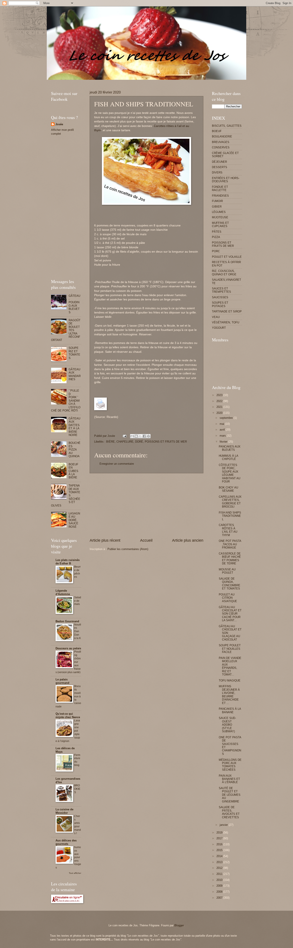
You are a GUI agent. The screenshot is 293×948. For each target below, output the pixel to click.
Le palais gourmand (62, 681)
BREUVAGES (220, 142)
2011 (219, 874)
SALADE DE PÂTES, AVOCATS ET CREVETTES (229, 812)
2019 (219, 832)
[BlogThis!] (136, 436)
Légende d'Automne (63, 592)
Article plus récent (105, 540)
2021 (219, 406)
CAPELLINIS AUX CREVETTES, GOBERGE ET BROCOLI (230, 501)
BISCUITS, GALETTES (227, 125)
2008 (219, 891)
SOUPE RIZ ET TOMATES (74, 352)
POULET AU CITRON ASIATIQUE (228, 598)
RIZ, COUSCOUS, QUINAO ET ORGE (224, 272)
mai (222, 423)
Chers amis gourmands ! (77, 825)
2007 (219, 897)
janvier (224, 824)
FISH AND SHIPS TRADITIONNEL (230, 516)
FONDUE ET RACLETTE (220, 188)
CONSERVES (221, 147)
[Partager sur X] (140, 436)
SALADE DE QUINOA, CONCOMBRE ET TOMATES (229, 583)
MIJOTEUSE (220, 217)
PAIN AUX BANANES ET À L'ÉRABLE (229, 779)
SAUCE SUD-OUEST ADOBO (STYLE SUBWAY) (227, 724)
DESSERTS (219, 167)
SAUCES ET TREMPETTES (221, 290)
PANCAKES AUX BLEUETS (229, 448)
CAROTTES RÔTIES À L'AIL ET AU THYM (228, 530)
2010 (219, 880)
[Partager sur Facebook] (144, 436)
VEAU (216, 317)
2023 (219, 395)
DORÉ (139, 441)
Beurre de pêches (77, 572)
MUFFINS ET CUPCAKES (220, 224)
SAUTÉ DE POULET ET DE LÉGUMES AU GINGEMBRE (229, 795)
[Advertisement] (129, 81)
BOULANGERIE (222, 136)
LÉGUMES (219, 212)
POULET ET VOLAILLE (227, 256)
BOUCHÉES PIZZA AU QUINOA (74, 449)
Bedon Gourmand (67, 621)
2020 (219, 412)
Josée (59, 124)
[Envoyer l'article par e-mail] (124, 435)
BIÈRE (110, 441)
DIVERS (217, 172)
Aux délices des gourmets (66, 842)
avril (223, 429)
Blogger (179, 925)
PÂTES (216, 231)
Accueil (146, 540)
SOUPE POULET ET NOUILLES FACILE (230, 649)
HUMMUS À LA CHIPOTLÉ (228, 457)
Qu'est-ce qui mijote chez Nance (68, 715)
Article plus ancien (187, 540)
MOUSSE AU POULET (227, 571)
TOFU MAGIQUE (229, 680)
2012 (219, 868)
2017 (219, 838)
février (224, 441)
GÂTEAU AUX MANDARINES (75, 374)
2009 (219, 885)
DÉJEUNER (219, 161)
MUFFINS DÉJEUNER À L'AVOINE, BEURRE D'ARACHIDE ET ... (229, 694)
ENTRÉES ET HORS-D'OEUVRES (225, 179)
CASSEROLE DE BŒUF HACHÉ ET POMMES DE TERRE (230, 558)
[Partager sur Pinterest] (148, 436)
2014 (219, 856)
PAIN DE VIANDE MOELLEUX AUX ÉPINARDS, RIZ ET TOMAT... (230, 666)
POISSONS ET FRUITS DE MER (166, 441)
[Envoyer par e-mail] (132, 436)
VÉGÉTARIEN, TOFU (225, 322)
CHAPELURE (124, 441)
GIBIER (217, 206)
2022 (219, 401)
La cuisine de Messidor (64, 811)
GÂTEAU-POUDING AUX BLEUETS (74, 304)
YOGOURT (219, 327)
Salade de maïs (77, 601)
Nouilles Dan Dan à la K (77, 631)
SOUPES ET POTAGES (220, 304)
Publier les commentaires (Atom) (127, 549)
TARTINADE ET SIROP (227, 311)
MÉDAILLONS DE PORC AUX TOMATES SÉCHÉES (230, 764)
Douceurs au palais (68, 648)
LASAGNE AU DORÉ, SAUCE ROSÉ (74, 520)
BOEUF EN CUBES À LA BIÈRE (73, 471)
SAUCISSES (220, 297)
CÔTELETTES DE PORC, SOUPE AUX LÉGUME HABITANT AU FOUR (229, 473)
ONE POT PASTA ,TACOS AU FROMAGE (230, 544)
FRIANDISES (220, 195)
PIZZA (216, 237)
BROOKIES (77, 789)
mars (223, 435)
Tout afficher (75, 873)
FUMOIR (217, 201)
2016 (219, 844)
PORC (216, 251)
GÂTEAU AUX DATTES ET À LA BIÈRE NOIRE (74, 427)
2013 (219, 862)
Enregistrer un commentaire (117, 463)
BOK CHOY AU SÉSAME (228, 489)
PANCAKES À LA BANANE (230, 710)
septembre (227, 417)
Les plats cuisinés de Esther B (68, 561)
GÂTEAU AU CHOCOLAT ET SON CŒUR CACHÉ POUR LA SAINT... (230, 614)
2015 (219, 850)
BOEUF (217, 131)
